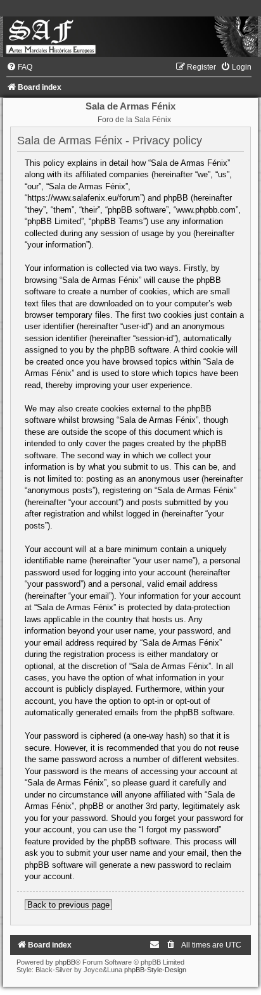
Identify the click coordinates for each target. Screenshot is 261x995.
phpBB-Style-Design (155, 969)
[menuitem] (19, 67)
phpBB (65, 962)
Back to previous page (68, 905)
